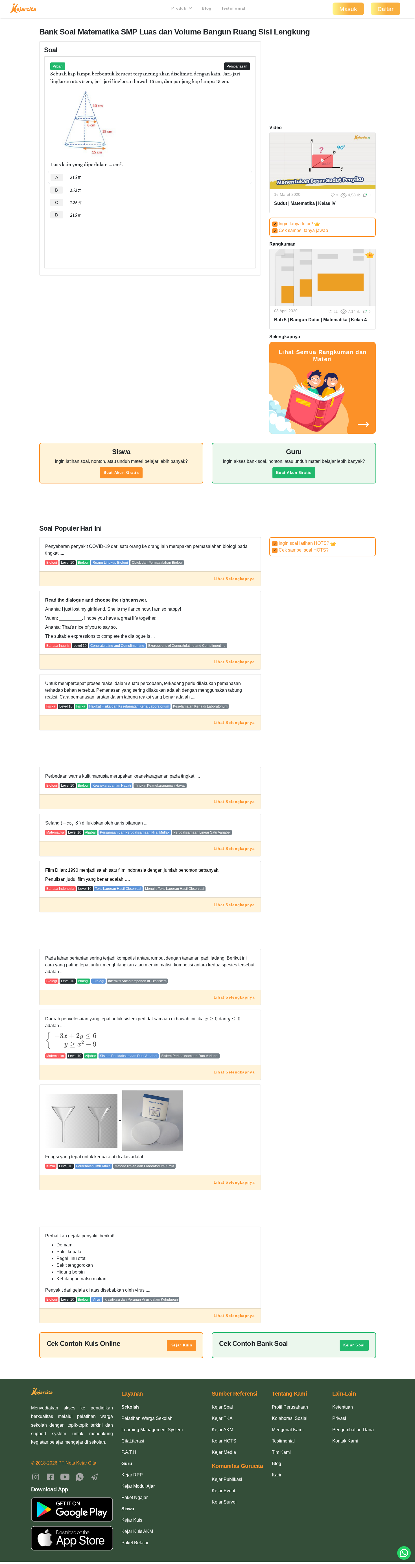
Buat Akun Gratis (121, 472)
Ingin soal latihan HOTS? (302, 543)
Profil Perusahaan (290, 1407)
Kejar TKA (222, 1418)
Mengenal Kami (287, 1429)
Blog (206, 8)
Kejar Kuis (181, 1345)
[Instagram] (35, 1476)
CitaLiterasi (132, 1441)
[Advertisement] (150, 238)
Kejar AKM (222, 1429)
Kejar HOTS (224, 1441)
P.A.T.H (128, 1452)
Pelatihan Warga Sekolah (146, 1418)
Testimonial (233, 8)
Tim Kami (281, 1452)
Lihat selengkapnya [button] (234, 579)
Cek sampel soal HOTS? (301, 550)
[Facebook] (50, 1476)
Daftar (385, 9)
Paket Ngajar (134, 1497)
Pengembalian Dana (353, 1429)
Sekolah (130, 1407)
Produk (179, 8)
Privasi (339, 1418)
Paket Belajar (134, 1542)
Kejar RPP (132, 1474)
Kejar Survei (224, 1502)
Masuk (348, 9)
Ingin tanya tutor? (294, 223)
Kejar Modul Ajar (138, 1486)
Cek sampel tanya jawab (301, 230)
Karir (276, 1474)
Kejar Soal (354, 1345)
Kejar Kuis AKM (137, 1531)
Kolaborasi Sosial (289, 1418)
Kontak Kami (345, 1441)
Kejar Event (223, 1490)
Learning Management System (152, 1429)
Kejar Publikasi (227, 1479)
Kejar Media (224, 1452)
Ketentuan (342, 1407)
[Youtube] (64, 1476)
